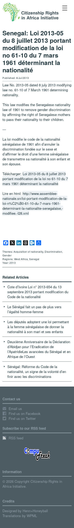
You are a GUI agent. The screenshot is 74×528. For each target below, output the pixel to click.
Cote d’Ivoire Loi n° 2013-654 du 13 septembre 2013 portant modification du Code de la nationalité (37, 291)
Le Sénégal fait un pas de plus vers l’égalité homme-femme (34, 309)
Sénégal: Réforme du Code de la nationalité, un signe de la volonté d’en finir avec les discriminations (36, 371)
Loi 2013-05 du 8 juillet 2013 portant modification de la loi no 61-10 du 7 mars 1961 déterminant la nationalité (35, 178)
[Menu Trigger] (64, 7)
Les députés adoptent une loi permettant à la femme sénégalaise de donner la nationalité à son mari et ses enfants (38, 326)
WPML (32, 515)
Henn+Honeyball (35, 510)
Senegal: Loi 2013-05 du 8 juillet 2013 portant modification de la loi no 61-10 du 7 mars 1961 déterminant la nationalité (36, 51)
